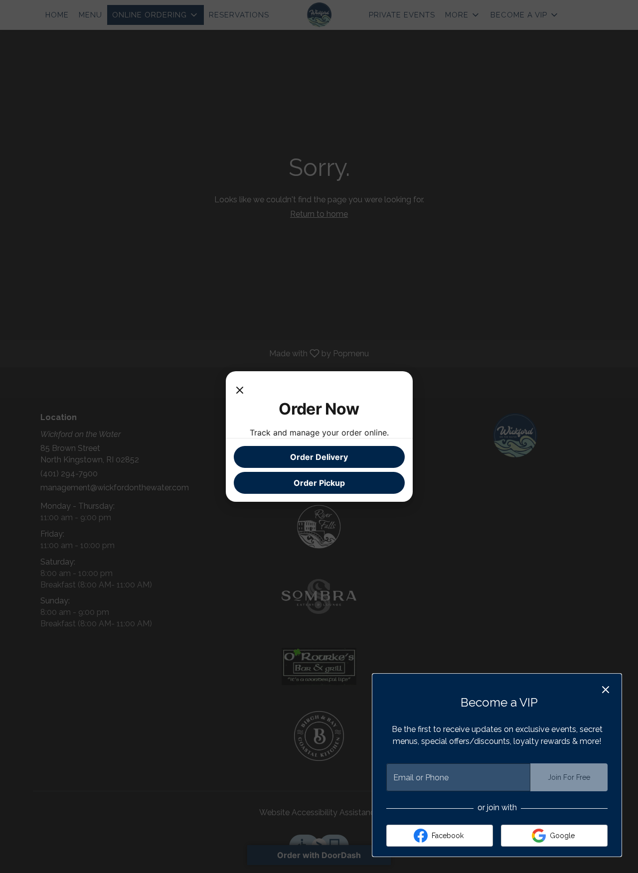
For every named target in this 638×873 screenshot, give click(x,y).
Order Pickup (319, 483)
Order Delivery (319, 457)
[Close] (240, 389)
